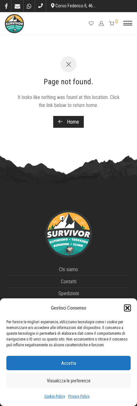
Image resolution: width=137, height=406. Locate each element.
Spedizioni (68, 293)
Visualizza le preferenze (68, 381)
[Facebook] (6, 6)
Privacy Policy (79, 396)
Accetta (68, 363)
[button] (127, 308)
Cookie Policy (54, 396)
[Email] (17, 6)
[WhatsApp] (29, 6)
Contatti (68, 282)
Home (72, 122)
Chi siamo (68, 269)
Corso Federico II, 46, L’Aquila (81, 6)
